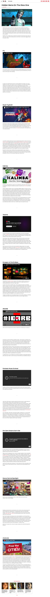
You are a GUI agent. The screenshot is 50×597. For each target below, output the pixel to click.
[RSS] (48, 1)
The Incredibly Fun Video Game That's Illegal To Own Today (20, 591)
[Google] (46, 1)
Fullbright (7, 234)
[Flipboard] (43, 1)
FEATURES (10, 1)
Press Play (25, 185)
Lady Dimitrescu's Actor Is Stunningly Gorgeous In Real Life (28, 591)
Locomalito (18, 127)
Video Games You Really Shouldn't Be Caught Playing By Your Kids (5, 591)
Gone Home (17, 247)
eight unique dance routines (10, 513)
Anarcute (13, 557)
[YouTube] (41, 1)
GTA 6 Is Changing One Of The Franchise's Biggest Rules (13, 591)
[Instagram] (44, 1)
